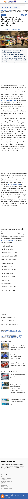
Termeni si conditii (9, 495)
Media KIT (17, 495)
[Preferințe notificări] (2, 496)
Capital (3, 477)
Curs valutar (14, 7)
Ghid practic (4, 7)
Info (15, 334)
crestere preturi (12, 331)
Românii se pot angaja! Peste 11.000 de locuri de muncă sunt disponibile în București (17, 363)
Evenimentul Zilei (6, 478)
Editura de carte (5, 484)
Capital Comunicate (6, 488)
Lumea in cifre (19, 5)
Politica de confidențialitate (9, 494)
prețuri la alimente (14, 184)
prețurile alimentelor (8, 240)
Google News (10, 336)
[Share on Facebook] (22, 15)
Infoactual (4, 482)
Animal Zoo (4, 485)
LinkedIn (18, 336)
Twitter (19, 337)
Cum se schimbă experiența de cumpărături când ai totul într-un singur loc (17, 376)
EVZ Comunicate (5, 487)
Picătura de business (7, 5)
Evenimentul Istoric (6, 481)
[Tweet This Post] (26, 15)
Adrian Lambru (10, 28)
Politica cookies (21, 494)
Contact (22, 495)
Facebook (13, 337)
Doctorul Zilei (4, 479)
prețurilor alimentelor (8, 100)
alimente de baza (10, 330)
